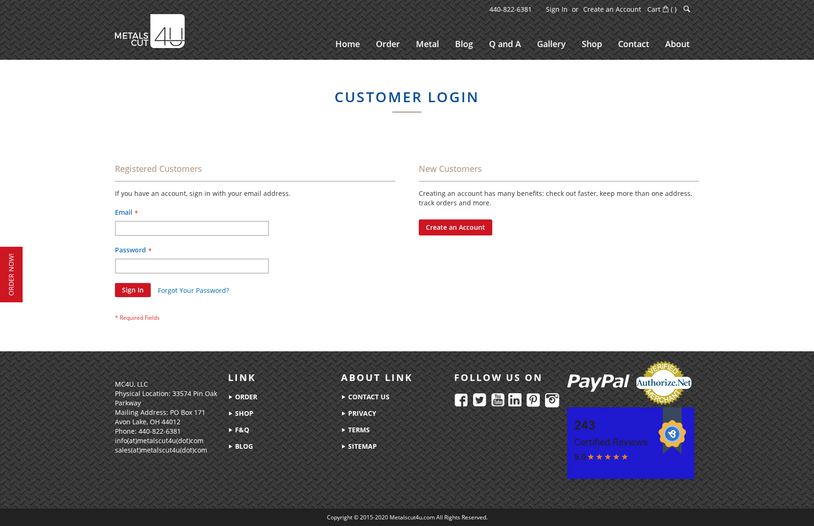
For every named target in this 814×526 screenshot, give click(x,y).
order (245, 396)
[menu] (512, 44)
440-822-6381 (510, 9)
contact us (368, 396)
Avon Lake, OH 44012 (147, 421)
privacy (361, 413)
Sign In (557, 9)
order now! (11, 274)
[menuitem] (348, 44)
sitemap (361, 446)
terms (358, 429)
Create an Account (612, 9)
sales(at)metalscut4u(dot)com (161, 449)
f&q (241, 429)
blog (243, 446)
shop (243, 413)
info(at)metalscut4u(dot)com (159, 440)
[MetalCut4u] (150, 31)
